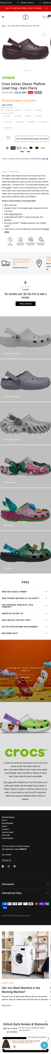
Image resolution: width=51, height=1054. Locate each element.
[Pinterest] (16, 866)
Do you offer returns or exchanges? (20, 626)
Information (8, 884)
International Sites (12, 893)
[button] (25, 677)
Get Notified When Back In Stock (32, 139)
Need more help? (10, 633)
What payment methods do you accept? (20, 598)
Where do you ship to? (13, 613)
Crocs (10, 223)
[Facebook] (4, 866)
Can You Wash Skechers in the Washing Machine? (21, 990)
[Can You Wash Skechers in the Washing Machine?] (25, 955)
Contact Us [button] (6, 860)
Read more (6, 1005)
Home (3, 26)
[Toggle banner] (46, 8)
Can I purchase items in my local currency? (17, 605)
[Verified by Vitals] (14, 1047)
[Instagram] (10, 866)
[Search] (44, 17)
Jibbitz (8, 187)
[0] (47, 17)
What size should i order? (14, 591)
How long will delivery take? (16, 620)
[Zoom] (44, 34)
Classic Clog (13, 214)
